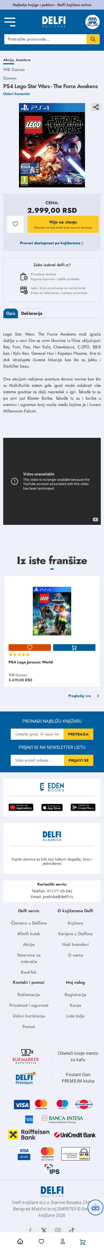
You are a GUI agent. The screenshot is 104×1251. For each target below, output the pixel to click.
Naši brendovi (75, 944)
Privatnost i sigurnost (28, 1005)
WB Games (14, 69)
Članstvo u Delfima (28, 923)
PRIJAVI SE (79, 760)
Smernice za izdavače (29, 958)
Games (10, 78)
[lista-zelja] (30, 647)
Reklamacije (28, 995)
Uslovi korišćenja (29, 1016)
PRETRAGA (78, 734)
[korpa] (74, 647)
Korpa (75, 1005)
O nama (75, 955)
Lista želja (75, 1016)
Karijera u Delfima (75, 934)
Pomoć (28, 1027)
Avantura (23, 59)
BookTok (29, 972)
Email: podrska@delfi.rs (52, 896)
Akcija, (9, 59)
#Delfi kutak (28, 934)
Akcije (29, 944)
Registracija (75, 995)
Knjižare (75, 923)
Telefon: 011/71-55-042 (52, 891)
